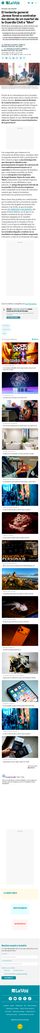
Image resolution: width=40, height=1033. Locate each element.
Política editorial (30, 1011)
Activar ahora (12, 317)
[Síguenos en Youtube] (15, 998)
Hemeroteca (19, 1005)
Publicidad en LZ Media (12, 1008)
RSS (25, 1005)
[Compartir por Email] (24, 58)
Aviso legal (8, 1011)
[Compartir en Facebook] (2, 58)
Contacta (6, 1005)
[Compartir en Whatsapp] (17, 58)
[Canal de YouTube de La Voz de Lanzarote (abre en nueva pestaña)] (28, 2)
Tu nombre (4, 954)
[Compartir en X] (10, 58)
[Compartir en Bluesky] (6, 58)
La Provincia (31, 303)
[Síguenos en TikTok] (29, 998)
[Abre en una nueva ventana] (20, 1026)
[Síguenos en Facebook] (10, 998)
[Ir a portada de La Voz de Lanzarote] (20, 990)
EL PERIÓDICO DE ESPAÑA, (20, 209)
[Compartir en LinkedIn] (13, 58)
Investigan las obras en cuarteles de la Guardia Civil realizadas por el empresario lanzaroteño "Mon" (19, 34)
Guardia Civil (6, 329)
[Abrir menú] (2, 2)
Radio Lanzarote (32, 1005)
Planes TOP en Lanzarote (27, 1008)
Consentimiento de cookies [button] (26, 1014)
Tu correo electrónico (7, 960)
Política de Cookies (11, 1014)
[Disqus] (20, 797)
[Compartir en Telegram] (20, 58)
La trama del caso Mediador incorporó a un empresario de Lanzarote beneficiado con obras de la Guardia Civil (20, 38)
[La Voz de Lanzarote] (13, 2)
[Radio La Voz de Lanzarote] (32, 2)
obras (4, 333)
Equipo (12, 1005)
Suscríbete (8, 978)
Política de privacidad (18, 1011)
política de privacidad (22, 974)
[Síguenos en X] (25, 998)
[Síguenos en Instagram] (20, 998)
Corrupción (6, 325)
